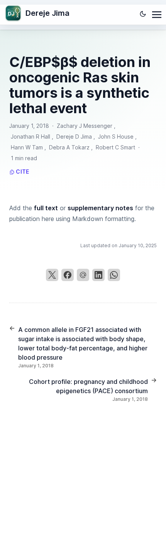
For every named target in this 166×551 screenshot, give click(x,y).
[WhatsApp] (114, 275)
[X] (52, 275)
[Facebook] (67, 275)
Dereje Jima (47, 13)
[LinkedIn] (98, 275)
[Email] (83, 275)
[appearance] (142, 13)
